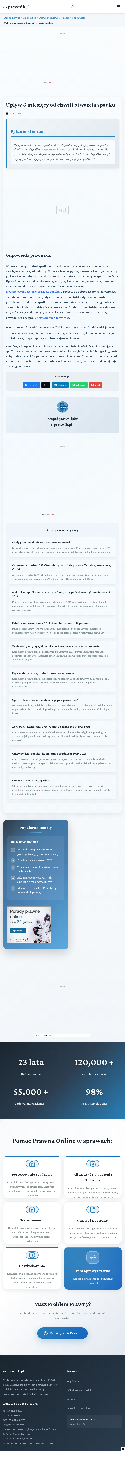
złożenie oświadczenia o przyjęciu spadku (33, 291)
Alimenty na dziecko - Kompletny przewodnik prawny (36, 890)
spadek (85, 327)
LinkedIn (62, 385)
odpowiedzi (78, 17)
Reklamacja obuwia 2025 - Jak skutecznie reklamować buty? (34, 879)
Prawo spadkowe (48, 17)
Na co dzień (29, 17)
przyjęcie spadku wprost (53, 317)
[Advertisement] (62, 58)
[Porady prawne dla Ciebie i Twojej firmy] (29, 942)
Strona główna (12, 17)
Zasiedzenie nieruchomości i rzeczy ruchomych (37, 869)
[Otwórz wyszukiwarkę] (72, 6)
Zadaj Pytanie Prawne (65, 1333)
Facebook (33, 385)
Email (97, 385)
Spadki (65, 17)
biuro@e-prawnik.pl (78, 1408)
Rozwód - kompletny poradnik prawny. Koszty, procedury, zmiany (38, 851)
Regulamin (73, 1381)
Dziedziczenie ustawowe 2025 (34, 860)
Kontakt (71, 1399)
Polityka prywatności (79, 1390)
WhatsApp (81, 385)
